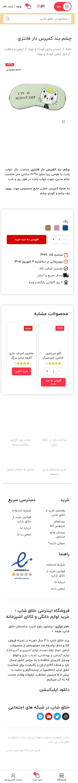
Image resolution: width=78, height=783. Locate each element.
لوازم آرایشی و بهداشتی (53, 655)
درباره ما (25, 528)
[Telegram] (40, 716)
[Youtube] (48, 716)
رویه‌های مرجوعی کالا (57, 523)
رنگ (65, 221)
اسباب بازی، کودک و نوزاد (44, 49)
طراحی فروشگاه (32, 750)
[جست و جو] (7, 18)
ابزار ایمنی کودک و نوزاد (52, 54)
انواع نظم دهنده (50, 650)
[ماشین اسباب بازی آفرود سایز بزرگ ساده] (21, 336)
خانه (69, 49)
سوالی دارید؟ (56, 543)
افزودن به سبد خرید (27, 239)
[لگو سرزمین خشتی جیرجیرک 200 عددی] (53, 336)
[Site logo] (41, 6)
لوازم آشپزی (30, 650)
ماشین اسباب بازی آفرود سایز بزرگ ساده (21, 357)
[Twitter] (57, 716)
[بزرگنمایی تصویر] (63, 122)
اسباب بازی (29, 655)
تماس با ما (24, 535)
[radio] (65, 228)
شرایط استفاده (21, 511)
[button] (53, 382)
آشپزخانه (13, 650)
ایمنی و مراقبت (13, 49)
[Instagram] (65, 716)
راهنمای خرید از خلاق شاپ (55, 513)
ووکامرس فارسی (14, 750)
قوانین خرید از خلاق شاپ (21, 519)
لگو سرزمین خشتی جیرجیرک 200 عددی (53, 357)
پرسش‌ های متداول (57, 534)
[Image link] (58, 698)
